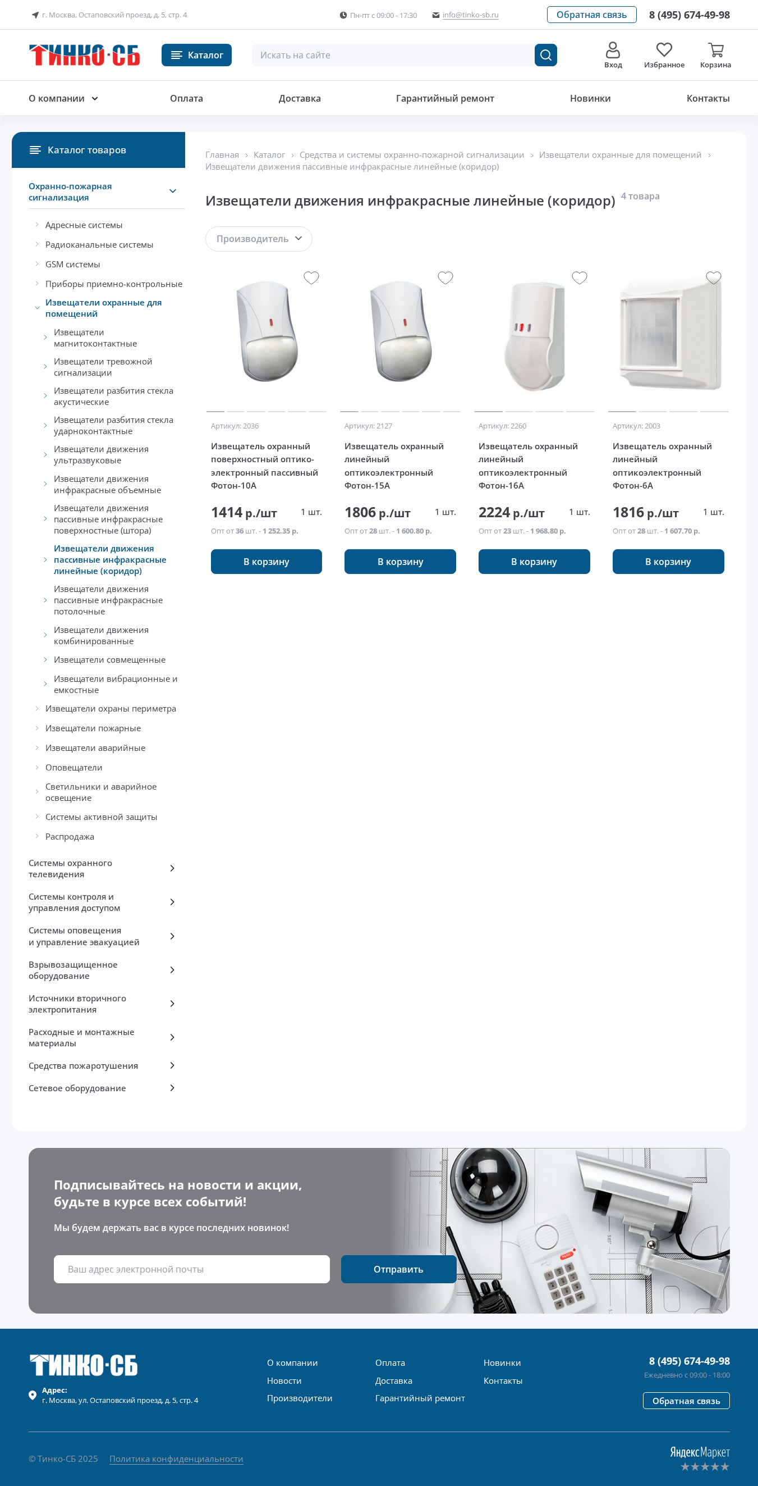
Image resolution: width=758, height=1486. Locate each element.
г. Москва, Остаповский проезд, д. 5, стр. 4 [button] (114, 15)
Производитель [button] (253, 239)
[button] (592, 14)
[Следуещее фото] (215, 333)
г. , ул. (120, 1395)
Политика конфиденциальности (176, 1458)
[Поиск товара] (546, 55)
